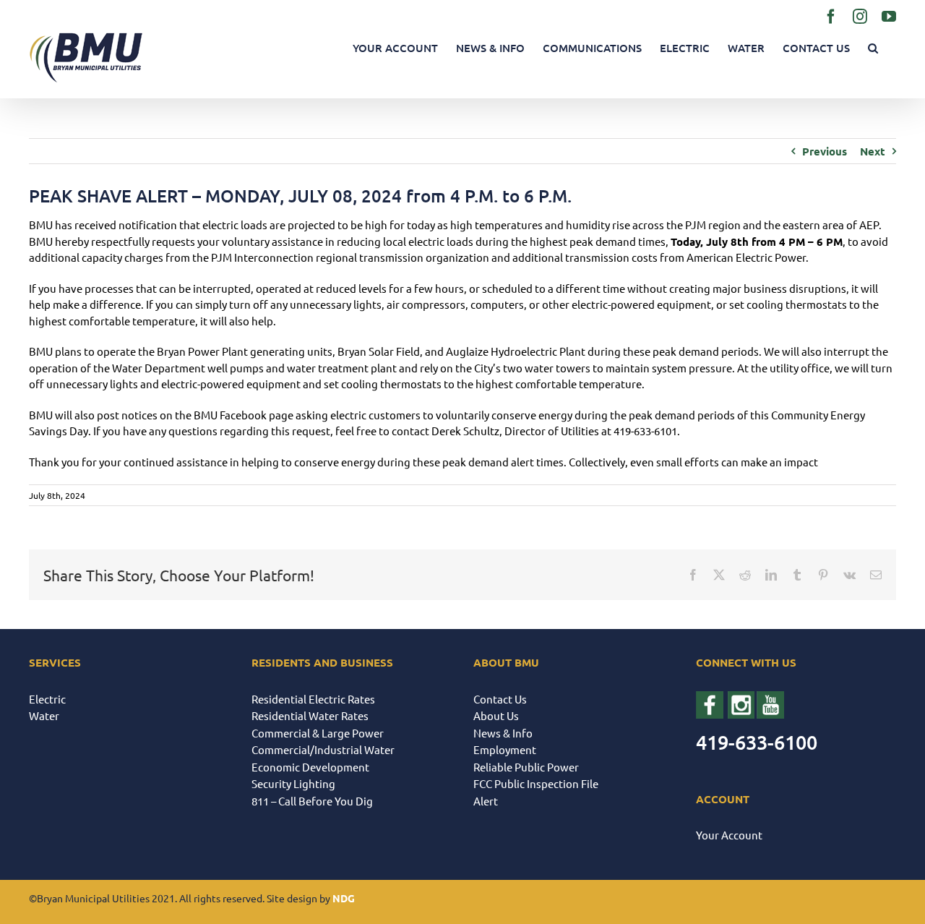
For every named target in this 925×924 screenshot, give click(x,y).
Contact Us (500, 699)
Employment (504, 749)
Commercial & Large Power (317, 733)
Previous (824, 151)
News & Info (503, 733)
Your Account (729, 835)
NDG (343, 897)
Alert (485, 801)
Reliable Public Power (526, 767)
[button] (873, 48)
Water (44, 715)
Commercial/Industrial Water (323, 749)
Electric (47, 699)
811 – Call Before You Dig (312, 801)
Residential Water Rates (310, 715)
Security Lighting (293, 783)
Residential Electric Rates (313, 699)
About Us (496, 715)
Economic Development (310, 767)
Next (872, 151)
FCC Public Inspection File (535, 783)
